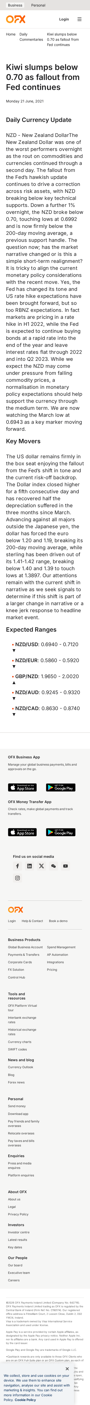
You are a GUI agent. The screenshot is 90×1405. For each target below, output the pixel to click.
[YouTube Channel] (65, 866)
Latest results (17, 1240)
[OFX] (15, 19)
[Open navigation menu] (79, 19)
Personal (38, 5)
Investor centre (19, 1232)
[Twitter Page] (41, 866)
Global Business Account (25, 947)
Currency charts (19, 1042)
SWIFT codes (17, 1049)
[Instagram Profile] (17, 878)
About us (14, 1199)
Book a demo (58, 921)
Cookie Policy (25, 1400)
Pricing (52, 969)
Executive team (19, 1273)
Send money (17, 1106)
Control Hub (16, 977)
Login (64, 19)
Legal (12, 1207)
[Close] (67, 1368)
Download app (18, 1114)
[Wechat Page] (53, 866)
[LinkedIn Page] (29, 866)
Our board (15, 1265)
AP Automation (57, 954)
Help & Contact (32, 921)
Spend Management (61, 947)
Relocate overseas (21, 1133)
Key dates (15, 1247)
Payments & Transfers (23, 954)
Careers (14, 1280)
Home (11, 34)
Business (15, 5)
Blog (11, 1075)
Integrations (55, 962)
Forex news (16, 1082)
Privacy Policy (18, 1214)
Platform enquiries (21, 1175)
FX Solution (16, 969)
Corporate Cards (20, 962)
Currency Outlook (20, 1067)
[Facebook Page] (17, 866)
